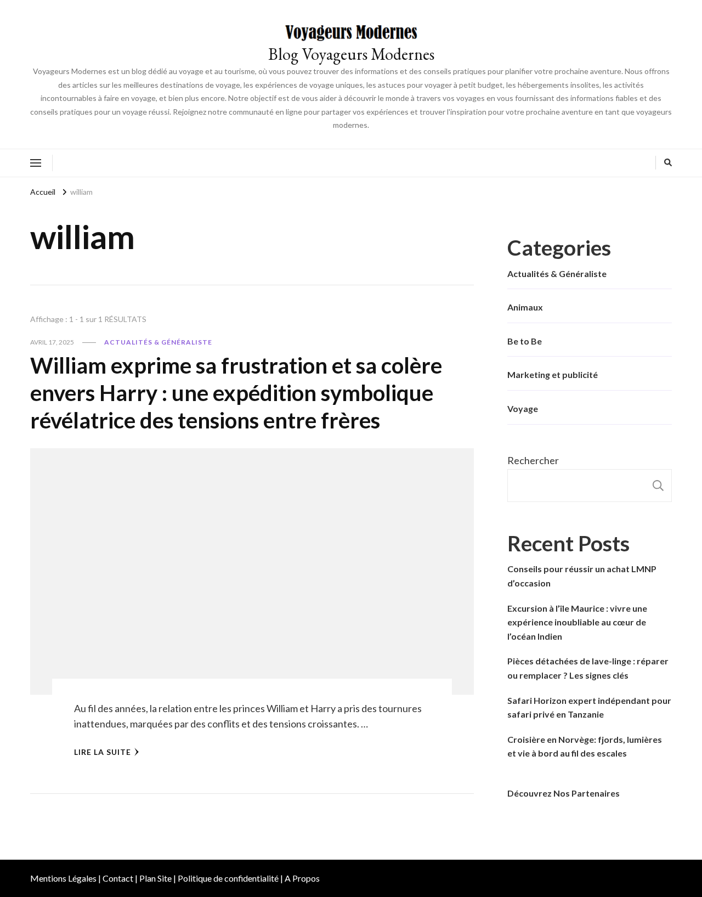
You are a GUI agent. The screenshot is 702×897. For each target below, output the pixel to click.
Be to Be (524, 341)
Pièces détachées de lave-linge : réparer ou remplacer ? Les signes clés (588, 668)
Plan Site (155, 878)
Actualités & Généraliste (158, 342)
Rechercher (533, 460)
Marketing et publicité (552, 374)
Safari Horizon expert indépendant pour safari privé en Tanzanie (589, 707)
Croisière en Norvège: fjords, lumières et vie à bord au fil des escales (584, 746)
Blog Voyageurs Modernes (351, 54)
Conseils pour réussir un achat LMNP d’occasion (581, 575)
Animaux (525, 307)
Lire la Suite (102, 752)
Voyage (522, 408)
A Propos (302, 878)
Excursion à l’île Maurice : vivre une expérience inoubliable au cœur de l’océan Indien (577, 622)
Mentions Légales (63, 878)
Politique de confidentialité (228, 878)
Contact (118, 878)
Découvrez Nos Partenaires (563, 793)
